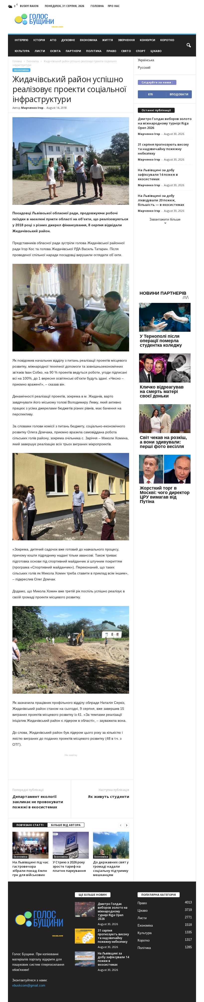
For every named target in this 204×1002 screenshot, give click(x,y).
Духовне (68, 40)
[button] (188, 45)
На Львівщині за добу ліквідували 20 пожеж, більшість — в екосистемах (161, 200)
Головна (97, 6)
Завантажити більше (165, 219)
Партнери (73, 51)
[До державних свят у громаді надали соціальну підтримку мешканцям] (111, 845)
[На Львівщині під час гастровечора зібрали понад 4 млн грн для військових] (30, 845)
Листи (40, 51)
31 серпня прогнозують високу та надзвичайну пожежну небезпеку (163, 149)
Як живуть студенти (108, 796)
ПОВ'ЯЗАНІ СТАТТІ (30, 825)
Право (111, 51)
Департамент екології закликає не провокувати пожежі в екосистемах (37, 801)
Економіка (88, 40)
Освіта (55, 51)
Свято (126, 51)
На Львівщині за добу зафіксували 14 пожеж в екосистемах (158, 174)
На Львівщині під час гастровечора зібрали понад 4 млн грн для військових (30, 868)
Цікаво (156, 51)
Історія (39, 40)
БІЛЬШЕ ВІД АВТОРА (66, 825)
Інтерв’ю (21, 40)
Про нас (114, 6)
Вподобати (179, 94)
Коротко (167, 40)
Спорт (141, 51)
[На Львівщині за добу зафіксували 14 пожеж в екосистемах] (85, 958)
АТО (53, 40)
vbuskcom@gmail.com (28, 985)
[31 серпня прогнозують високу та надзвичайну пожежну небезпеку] (85, 936)
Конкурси (147, 40)
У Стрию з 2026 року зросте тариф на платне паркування (69, 866)
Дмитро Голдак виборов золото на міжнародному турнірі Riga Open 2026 (165, 123)
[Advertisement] (71, 766)
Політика (94, 51)
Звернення (126, 40)
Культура (22, 51)
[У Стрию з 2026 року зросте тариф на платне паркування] (71, 845)
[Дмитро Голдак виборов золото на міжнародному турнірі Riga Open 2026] (85, 909)
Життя (107, 40)
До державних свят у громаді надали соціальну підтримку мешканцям (111, 868)
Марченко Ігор (32, 108)
